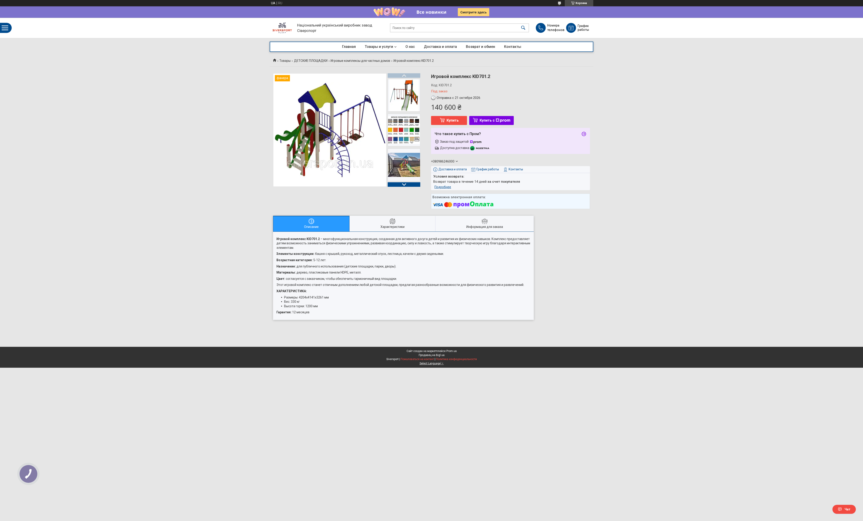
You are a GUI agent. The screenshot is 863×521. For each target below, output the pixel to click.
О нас (410, 47)
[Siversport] (282, 28)
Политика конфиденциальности (456, 359)
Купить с (487, 120)
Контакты (512, 47)
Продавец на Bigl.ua (432, 355)
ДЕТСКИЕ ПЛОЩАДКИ (310, 60)
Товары (285, 60)
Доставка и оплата (440, 47)
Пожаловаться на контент (417, 359)
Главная (349, 47)
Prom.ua (451, 351)
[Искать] (523, 28)
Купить (453, 120)
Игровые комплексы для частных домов (360, 60)
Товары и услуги (379, 47)
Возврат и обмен (480, 47)
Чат (847, 509)
